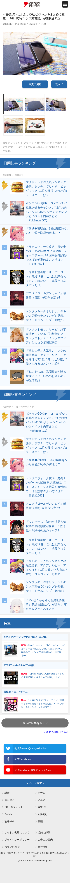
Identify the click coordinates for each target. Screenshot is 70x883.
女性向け (43, 814)
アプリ (27, 142)
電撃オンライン (11, 142)
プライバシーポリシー (17, 839)
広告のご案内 (45, 839)
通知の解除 (44, 832)
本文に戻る (35, 84)
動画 (40, 821)
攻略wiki (9, 821)
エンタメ (9, 799)
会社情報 (43, 846)
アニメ (41, 799)
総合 (7, 792)
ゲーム (41, 792)
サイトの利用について (17, 832)
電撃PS (42, 807)
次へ (57, 84)
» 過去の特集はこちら (56, 732)
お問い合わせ (12, 846)
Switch (8, 814)
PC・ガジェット (13, 807)
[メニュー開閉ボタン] (65, 4)
